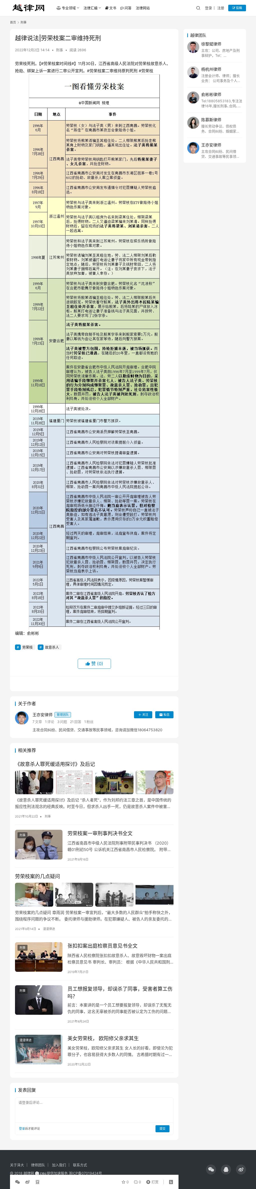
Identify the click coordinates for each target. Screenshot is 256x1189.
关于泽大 (17, 1165)
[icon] (211, 1169)
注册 (220, 8)
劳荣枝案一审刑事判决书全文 (100, 833)
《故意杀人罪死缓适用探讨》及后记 (55, 764)
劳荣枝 (27, 647)
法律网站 (143, 8)
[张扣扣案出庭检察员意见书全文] (38, 957)
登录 (208, 8)
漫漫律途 (49, 929)
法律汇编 (91, 8)
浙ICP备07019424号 (85, 1173)
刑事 (59, 50)
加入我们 (59, 1165)
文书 (112, 8)
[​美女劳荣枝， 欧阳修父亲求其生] (38, 1049)
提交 (163, 1128)
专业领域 (69, 8)
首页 (13, 22)
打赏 (151, 1181)
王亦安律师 (50, 714)
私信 (167, 714)
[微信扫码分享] (18, 1182)
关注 (145, 714)
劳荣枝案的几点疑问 (37, 877)
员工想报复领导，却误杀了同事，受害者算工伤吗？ (120, 992)
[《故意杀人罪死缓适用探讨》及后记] (94, 782)
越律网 (29, 1173)
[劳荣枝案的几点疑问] (94, 894)
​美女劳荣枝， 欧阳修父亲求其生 (103, 1039)
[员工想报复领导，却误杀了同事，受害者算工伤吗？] (38, 1000)
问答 (128, 8)
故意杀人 (52, 647)
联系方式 (80, 1165)
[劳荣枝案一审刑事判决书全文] (38, 845)
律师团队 (38, 1165)
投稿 (238, 8)
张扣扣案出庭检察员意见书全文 (103, 946)
